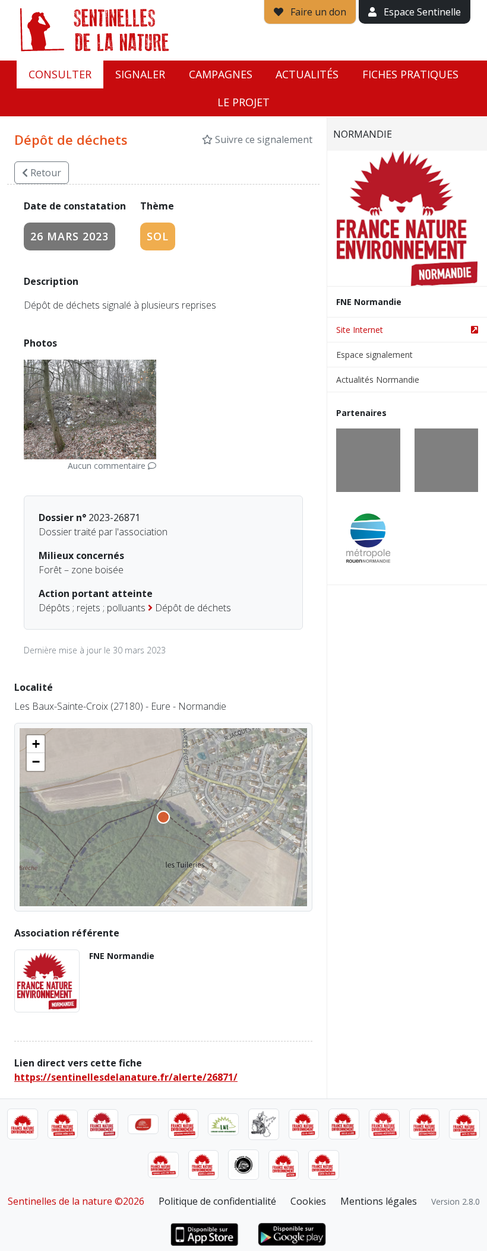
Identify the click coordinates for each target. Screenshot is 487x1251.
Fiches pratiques (410, 74)
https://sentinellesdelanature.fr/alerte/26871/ (126, 1077)
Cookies (308, 1201)
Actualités (307, 74)
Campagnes (220, 74)
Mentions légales (378, 1201)
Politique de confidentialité (217, 1201)
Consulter (60, 74)
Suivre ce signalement (262, 139)
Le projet (243, 102)
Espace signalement (374, 354)
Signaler (140, 74)
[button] (36, 744)
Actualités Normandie (377, 379)
